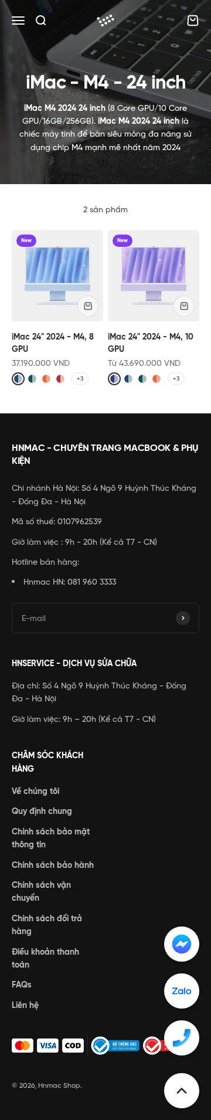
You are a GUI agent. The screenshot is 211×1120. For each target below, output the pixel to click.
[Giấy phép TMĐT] (105, 1045)
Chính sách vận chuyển (41, 891)
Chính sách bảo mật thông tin (51, 838)
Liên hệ (25, 1005)
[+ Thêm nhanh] (87, 306)
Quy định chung (42, 811)
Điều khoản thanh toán (45, 958)
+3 (80, 378)
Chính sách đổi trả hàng (47, 924)
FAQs (22, 984)
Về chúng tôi (35, 791)
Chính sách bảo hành (53, 865)
